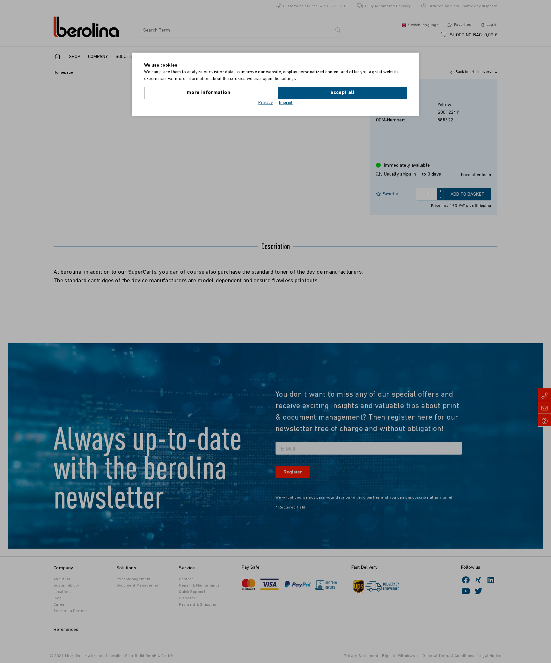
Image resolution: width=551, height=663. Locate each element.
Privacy (265, 102)
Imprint (286, 102)
